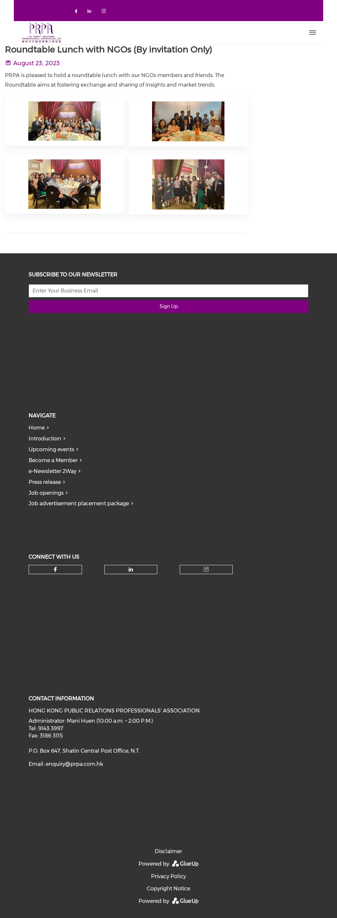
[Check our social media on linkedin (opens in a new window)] (91, 12)
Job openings (46, 493)
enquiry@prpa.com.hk (74, 764)
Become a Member (53, 460)
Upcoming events (51, 449)
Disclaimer (168, 851)
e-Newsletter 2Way (52, 471)
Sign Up (169, 306)
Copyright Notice (168, 888)
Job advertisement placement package (79, 503)
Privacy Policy (168, 876)
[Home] (138, 32)
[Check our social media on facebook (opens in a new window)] (77, 12)
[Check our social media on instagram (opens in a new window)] (105, 12)
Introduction (45, 438)
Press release (45, 482)
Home (37, 428)
